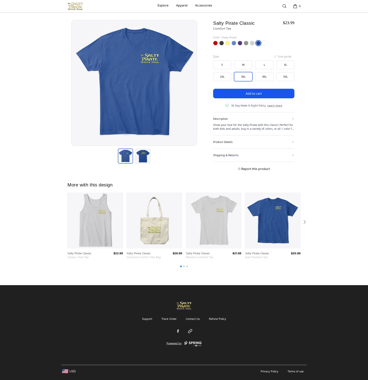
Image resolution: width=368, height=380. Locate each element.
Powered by (174, 343)
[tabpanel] (134, 83)
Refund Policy (217, 318)
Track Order (169, 318)
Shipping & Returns (225, 155)
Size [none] (216, 56)
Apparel (181, 5)
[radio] (222, 64)
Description (220, 119)
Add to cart (254, 93)
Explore (163, 5)
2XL (222, 76)
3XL (243, 76)
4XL (264, 76)
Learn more (274, 105)
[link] (95, 220)
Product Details (223, 142)
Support (147, 318)
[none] (282, 56)
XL (285, 64)
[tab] (125, 156)
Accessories (203, 5)
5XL (285, 76)
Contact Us (193, 318)
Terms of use (296, 371)
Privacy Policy (269, 371)
